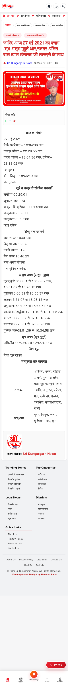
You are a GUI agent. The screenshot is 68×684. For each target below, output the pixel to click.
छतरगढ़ (41, 518)
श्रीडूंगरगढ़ (12, 513)
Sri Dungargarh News (19, 63)
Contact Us (14, 548)
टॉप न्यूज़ (10, 15)
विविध (40, 488)
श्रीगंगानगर (41, 15)
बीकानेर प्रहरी (14, 488)
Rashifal (28, 565)
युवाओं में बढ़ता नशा (16, 474)
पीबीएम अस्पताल (14, 483)
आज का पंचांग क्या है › (57, 25)
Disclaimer (42, 559)
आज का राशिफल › (21, 25)
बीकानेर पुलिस (14, 479)
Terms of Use (15, 543)
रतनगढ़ (41, 513)
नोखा (10, 509)
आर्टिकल (42, 483)
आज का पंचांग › (38, 25)
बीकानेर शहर (13, 504)
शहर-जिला (25, 15)
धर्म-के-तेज (42, 479)
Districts (40, 565)
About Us (13, 534)
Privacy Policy (15, 538)
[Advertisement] (34, 629)
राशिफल (41, 474)
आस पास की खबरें (34, 35)
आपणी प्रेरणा (11, 35)
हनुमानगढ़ (56, 15)
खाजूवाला (42, 504)
